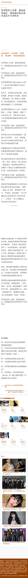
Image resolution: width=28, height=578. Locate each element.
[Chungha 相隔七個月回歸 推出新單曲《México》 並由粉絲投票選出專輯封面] (14, 517)
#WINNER (5, 53)
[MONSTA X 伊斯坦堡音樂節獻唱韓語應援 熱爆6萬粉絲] (14, 534)
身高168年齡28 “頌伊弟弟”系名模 (4, 426)
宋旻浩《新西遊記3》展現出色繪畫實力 (23, 426)
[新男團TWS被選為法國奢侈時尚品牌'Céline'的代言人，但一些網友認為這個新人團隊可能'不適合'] (14, 482)
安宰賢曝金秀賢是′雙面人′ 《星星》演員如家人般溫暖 (13, 442)
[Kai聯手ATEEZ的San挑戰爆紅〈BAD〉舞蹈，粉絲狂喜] (14, 465)
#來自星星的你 (19, 56)
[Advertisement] (14, 32)
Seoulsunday (6, 2)
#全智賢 (14, 53)
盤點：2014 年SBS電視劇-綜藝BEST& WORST (13, 426)
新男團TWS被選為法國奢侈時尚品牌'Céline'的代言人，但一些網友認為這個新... (14, 491)
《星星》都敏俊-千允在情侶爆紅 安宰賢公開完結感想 (23, 410)
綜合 (5, 7)
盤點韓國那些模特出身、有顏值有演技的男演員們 (3, 442)
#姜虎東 (8, 56)
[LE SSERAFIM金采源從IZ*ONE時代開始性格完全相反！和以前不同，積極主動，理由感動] (14, 500)
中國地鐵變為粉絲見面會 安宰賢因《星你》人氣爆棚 (4, 410)
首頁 (2, 7)
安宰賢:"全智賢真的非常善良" (23, 442)
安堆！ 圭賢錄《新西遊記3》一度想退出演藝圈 (14, 410)
